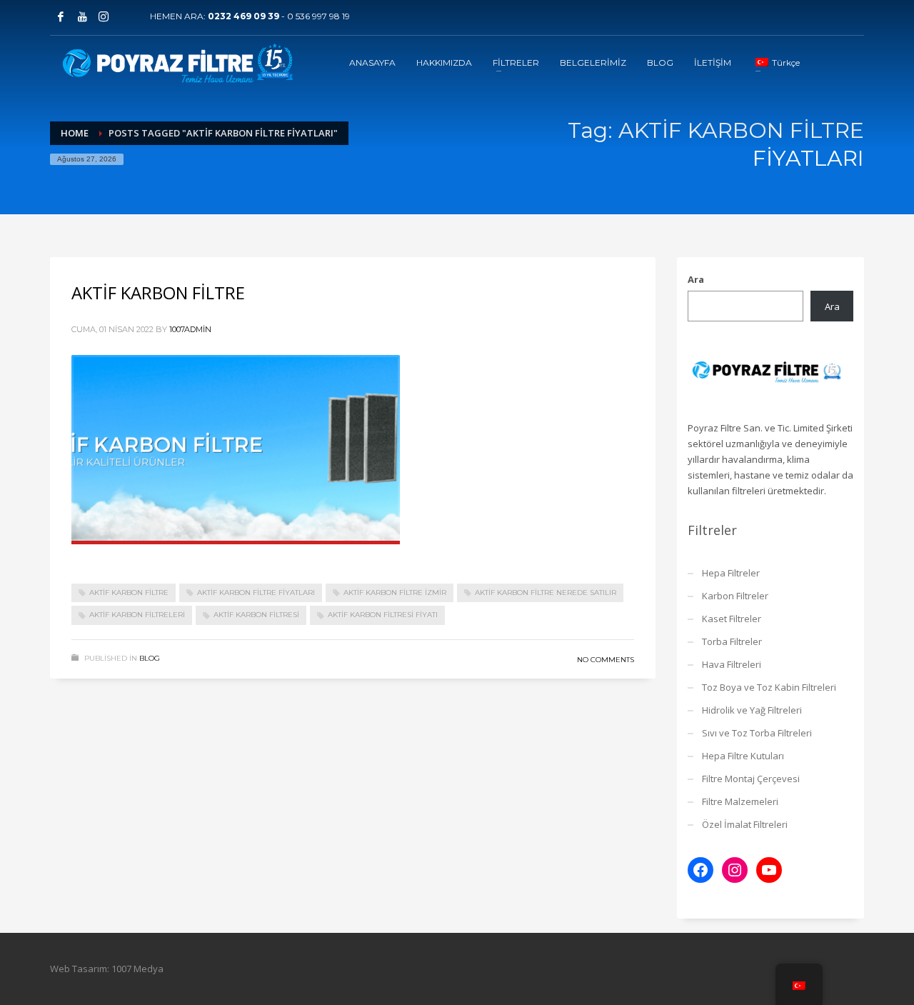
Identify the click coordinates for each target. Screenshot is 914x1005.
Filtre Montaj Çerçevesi (751, 778)
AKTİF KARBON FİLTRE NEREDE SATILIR (545, 592)
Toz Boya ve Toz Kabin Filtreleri (769, 687)
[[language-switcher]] (125, 16)
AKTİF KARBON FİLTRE (158, 292)
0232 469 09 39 (243, 16)
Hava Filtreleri (731, 664)
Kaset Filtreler (731, 618)
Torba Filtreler (732, 641)
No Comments (605, 659)
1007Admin (190, 329)
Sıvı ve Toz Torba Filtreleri (757, 732)
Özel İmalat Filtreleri (745, 824)
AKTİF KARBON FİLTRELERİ (137, 614)
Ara (696, 279)
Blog (149, 658)
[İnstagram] (103, 16)
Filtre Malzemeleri (740, 801)
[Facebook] (60, 16)
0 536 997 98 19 (318, 16)
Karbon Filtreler (735, 595)
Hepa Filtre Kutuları (743, 755)
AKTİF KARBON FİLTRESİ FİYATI (383, 614)
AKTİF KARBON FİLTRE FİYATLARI (256, 592)
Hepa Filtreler (731, 572)
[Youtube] (82, 16)
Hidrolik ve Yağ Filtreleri (752, 710)
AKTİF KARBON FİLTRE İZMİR (394, 592)
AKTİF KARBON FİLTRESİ (256, 614)
